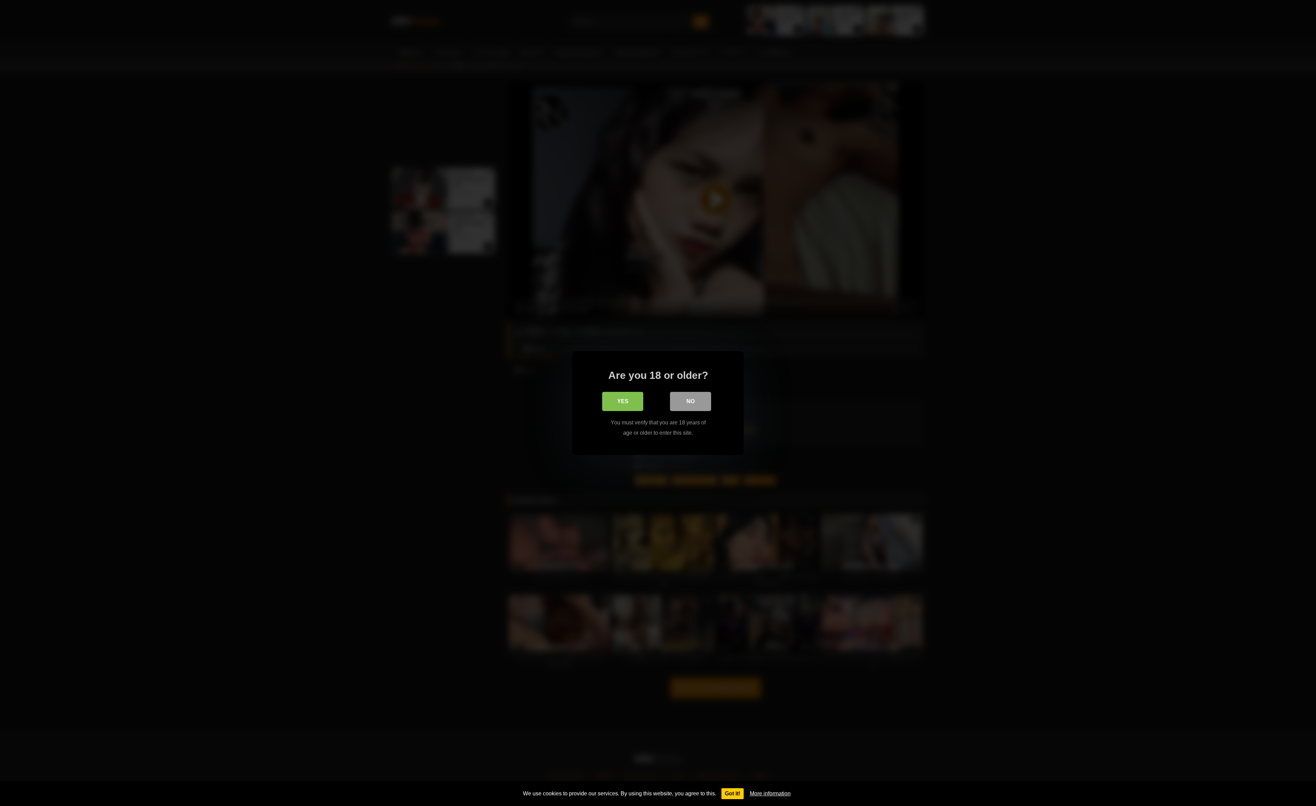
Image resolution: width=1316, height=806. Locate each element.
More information (770, 793)
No (690, 401)
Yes (623, 401)
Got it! (732, 793)
